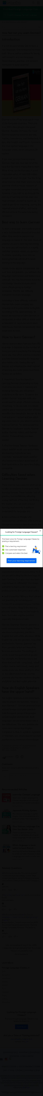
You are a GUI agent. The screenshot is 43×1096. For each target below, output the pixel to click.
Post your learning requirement (21, 561)
